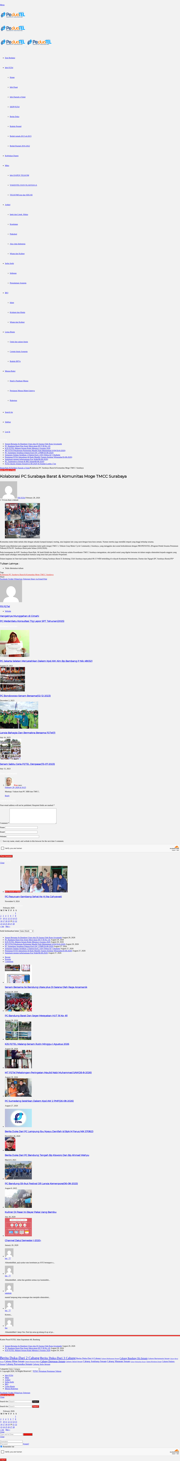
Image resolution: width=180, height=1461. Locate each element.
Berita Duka (14, 117)
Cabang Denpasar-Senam (52, 1361)
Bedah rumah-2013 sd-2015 (20, 136)
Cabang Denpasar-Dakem (32, 1361)
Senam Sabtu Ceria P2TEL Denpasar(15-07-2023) (27, 764)
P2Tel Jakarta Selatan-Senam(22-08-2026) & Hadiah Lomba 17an (30, 464)
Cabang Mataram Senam (118, 1361)
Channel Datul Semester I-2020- (23, 1240)
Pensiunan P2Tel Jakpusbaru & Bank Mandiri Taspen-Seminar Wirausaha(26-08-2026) (38, 457)
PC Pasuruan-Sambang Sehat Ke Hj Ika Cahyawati (33, 896)
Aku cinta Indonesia (17, 244)
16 (1, 921)
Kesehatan (14, 224)
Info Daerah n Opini (17, 97)
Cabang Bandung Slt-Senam (134, 1358)
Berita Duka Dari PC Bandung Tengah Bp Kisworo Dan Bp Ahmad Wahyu (47, 1155)
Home (12, 77)
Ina (6, 1328)
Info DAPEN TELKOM (19, 175)
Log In (3, 1460)
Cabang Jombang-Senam (95, 1361)
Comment (4, 823)
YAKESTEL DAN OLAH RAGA (23, 185)
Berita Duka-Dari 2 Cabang (20, 1358)
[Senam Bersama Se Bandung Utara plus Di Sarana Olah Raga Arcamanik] (18, 982)
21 (14, 921)
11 (6, 918)
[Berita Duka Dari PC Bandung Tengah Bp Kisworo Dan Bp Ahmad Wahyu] (10, 1150)
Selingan (13, 273)
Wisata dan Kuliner (17, 254)
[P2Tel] (26, 46)
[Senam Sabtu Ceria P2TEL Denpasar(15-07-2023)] (10, 759)
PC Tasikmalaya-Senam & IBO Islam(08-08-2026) (24, 461)
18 (6, 921)
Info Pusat (14, 87)
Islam (12, 303)
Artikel (7, 205)
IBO (6, 293)
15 (16, 918)
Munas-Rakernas (11, 1389)
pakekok (8, 1293)
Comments (9, 961)
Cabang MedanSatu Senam (138, 1361)
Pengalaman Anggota (18, 283)
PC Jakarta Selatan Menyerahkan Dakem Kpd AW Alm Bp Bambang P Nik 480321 (46, 661)
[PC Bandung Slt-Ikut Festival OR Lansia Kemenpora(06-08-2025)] (18, 1179)
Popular (8, 959)
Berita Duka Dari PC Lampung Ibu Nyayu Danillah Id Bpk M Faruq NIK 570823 (49, 1131)
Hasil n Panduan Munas (19, 381)
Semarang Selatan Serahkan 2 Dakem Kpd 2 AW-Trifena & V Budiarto (32, 455)
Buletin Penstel (15, 126)
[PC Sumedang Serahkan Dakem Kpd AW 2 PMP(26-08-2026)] (18, 1096)
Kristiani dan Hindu (17, 312)
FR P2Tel (21, 498)
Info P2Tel (9, 68)
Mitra (7, 165)
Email (2, 832)
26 (9, 924)
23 (1, 924)
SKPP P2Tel (14, 107)
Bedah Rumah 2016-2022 (20, 146)
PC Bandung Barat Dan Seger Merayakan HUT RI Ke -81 (27, 446)
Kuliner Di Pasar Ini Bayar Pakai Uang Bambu (30, 1212)
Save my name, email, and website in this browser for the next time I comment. (33, 841)
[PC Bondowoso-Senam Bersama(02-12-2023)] (12, 691)
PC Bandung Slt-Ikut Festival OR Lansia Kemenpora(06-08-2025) (41, 1183)
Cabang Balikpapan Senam (110, 1358)
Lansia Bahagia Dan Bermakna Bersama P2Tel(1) (27, 732)
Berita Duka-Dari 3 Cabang (58, 1358)
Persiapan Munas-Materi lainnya (22, 391)
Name (2, 827)
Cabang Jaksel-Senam (74, 1361)
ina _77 (8, 1258)
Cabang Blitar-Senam (14, 1361)
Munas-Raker (10, 371)
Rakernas (13, 400)
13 (11, 918)
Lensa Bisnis (10, 332)
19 (9, 921)
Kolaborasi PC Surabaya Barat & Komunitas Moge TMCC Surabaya (27, 575)
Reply (7, 796)
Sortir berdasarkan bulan (9, 931)
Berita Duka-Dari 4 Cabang (88, 1358)
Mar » (8, 926)
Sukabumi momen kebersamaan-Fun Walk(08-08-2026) (26, 459)
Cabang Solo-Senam (41, 1364)
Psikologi (13, 234)
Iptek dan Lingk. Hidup (19, 214)
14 (14, 918)
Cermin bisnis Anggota (19, 351)
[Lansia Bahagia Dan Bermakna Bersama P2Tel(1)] (19, 728)
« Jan (2, 926)
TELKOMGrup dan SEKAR (21, 195)
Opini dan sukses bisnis (19, 342)
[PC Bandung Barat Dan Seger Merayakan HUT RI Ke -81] (18, 1011)
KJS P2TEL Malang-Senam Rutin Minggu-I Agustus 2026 (27, 448)
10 (4, 918)
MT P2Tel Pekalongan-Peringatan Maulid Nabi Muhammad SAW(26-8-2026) (35, 450)
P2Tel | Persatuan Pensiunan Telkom (47, 1371)
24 (4, 924)
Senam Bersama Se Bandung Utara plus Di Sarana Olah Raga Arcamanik (33, 444)
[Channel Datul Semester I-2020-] (18, 1236)
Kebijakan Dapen (11, 156)
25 (6, 924)
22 (16, 921)
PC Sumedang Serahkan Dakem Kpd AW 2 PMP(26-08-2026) (29, 453)
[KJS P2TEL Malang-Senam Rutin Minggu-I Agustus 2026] (18, 1039)
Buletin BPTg (15, 361)
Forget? (26, 1444)
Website (3, 836)
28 (14, 924)
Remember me (8, 1447)
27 (11, 924)
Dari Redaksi (10, 58)
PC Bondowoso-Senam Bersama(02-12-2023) (25, 695)
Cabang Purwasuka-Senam (19, 1364)
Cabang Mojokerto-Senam (154, 1361)
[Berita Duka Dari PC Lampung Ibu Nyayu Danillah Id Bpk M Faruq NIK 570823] (18, 1126)
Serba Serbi (9, 263)
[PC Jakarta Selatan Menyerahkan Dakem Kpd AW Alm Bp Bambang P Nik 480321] (14, 656)
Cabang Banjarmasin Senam (159, 1358)
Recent (7, 957)
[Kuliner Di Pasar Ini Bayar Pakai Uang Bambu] (18, 1207)
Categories (4, 1369)
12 (9, 918)
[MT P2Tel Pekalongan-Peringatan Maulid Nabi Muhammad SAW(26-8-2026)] (18, 1068)
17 (4, 921)
